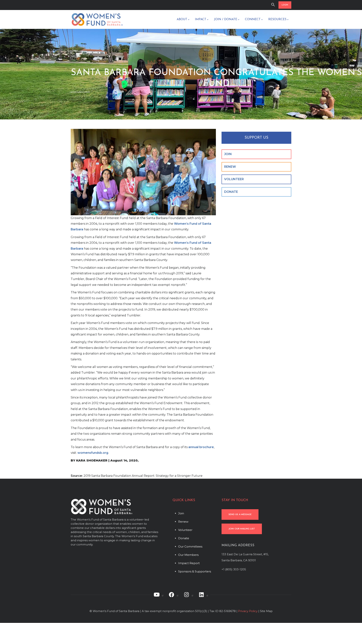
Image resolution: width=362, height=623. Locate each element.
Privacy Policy (248, 611)
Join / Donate (225, 19)
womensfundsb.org (92, 453)
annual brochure (201, 447)
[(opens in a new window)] (158, 595)
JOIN (228, 154)
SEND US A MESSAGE (240, 514)
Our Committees (190, 546)
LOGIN (285, 5)
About (182, 19)
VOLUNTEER (234, 179)
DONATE (231, 192)
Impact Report (189, 563)
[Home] (97, 19)
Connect (253, 19)
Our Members (188, 555)
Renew (183, 521)
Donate (183, 538)
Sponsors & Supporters (194, 571)
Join (181, 513)
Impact (200, 19)
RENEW (230, 166)
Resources (277, 19)
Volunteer (185, 530)
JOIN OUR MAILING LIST (242, 529)
